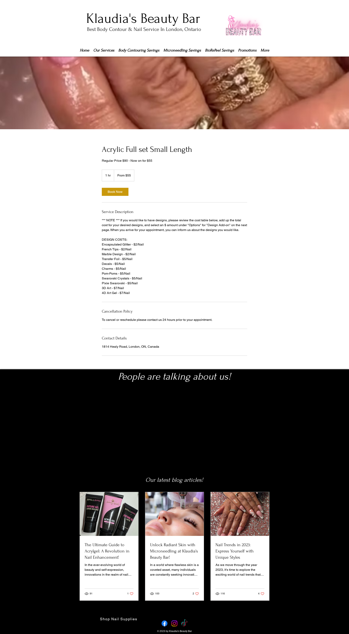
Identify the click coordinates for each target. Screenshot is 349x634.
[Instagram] (174, 623)
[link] (115, 192)
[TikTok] (184, 623)
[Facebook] (164, 623)
